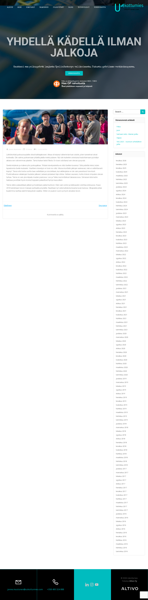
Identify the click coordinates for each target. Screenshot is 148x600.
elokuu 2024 (120, 194)
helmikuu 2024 (121, 206)
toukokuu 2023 (121, 239)
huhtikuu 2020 (121, 363)
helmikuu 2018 (121, 461)
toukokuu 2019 (121, 405)
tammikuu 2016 (122, 551)
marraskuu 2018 (122, 427)
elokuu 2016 (120, 529)
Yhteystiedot (83, 7)
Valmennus (43, 7)
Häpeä (119, 138)
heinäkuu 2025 (121, 164)
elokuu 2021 (120, 303)
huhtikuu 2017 (121, 499)
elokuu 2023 (120, 228)
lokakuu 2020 (121, 341)
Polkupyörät (58, 7)
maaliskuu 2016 (122, 544)
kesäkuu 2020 (121, 356)
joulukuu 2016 (121, 514)
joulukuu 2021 (121, 288)
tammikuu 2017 (122, 510)
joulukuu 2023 (121, 213)
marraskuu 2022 (122, 251)
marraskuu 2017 (122, 472)
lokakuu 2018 (121, 431)
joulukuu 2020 (121, 333)
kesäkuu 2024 (121, 198)
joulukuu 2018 (121, 424)
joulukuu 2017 (121, 469)
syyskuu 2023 (121, 224)
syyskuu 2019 (121, 390)
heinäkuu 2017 (121, 487)
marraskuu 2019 (122, 382)
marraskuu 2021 (122, 292)
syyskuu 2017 (121, 480)
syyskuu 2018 (121, 435)
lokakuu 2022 (121, 254)
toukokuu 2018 (121, 450)
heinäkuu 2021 (121, 307)
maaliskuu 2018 (122, 457)
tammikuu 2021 (122, 330)
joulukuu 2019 (121, 378)
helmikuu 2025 (121, 179)
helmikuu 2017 (121, 506)
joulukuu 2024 (121, 187)
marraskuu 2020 (122, 337)
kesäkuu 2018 (121, 446)
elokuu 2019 (120, 393)
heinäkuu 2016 (121, 532)
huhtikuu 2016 (121, 540)
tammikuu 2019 (122, 420)
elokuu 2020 (120, 348)
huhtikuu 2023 (121, 243)
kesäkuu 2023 (121, 236)
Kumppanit (30, 7)
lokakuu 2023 (121, 221)
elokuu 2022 (120, 262)
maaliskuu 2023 (122, 247)
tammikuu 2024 (122, 209)
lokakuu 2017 (121, 476)
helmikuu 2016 (121, 548)
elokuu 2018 (120, 439)
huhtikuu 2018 (121, 454)
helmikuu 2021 (121, 326)
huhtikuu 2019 (121, 408)
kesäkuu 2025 (121, 168)
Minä (20, 7)
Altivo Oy (133, 581)
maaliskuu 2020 (122, 367)
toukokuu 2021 (121, 315)
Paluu (119, 126)
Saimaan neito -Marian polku (127, 134)
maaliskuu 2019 (122, 412)
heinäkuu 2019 (121, 397)
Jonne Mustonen (15, 149)
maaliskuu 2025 (122, 176)
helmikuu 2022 (121, 281)
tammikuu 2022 (122, 285)
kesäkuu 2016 (121, 536)
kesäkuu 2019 (121, 401)
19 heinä (29, 149)
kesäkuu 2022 (121, 266)
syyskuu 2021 (121, 299)
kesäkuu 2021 (121, 311)
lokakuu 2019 (121, 386)
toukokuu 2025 (121, 172)
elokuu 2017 (120, 484)
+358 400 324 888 (55, 589)
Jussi (118, 130)
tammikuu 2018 (122, 465)
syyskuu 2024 (121, 190)
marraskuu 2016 (122, 518)
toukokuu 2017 (121, 495)
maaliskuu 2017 (122, 502)
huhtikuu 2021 (121, 318)
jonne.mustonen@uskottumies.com (25, 589)
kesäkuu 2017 (121, 491)
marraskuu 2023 (122, 217)
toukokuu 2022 (121, 269)
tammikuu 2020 (122, 375)
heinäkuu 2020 (121, 352)
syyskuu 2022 (121, 258)
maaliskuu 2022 (122, 277)
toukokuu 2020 (121, 360)
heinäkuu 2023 (121, 232)
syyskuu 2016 (121, 525)
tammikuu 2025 (122, 183)
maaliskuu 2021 (122, 322)
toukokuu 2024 (121, 202)
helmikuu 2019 (121, 416)
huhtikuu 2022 (121, 273)
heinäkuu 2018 (121, 442)
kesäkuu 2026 (121, 160)
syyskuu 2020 (121, 345)
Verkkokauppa (100, 7)
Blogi (70, 7)
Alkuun (10, 7)
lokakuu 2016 (121, 521)
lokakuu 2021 (121, 296)
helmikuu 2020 (121, 371)
